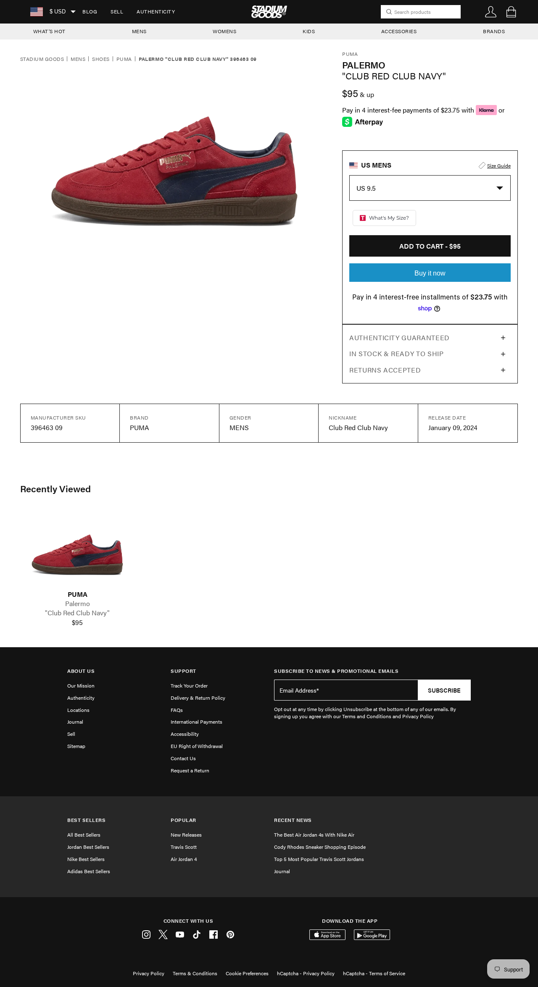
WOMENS (224, 31)
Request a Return (190, 770)
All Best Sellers (83, 834)
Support (183, 671)
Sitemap (76, 746)
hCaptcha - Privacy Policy (306, 973)
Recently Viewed (55, 488)
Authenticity (156, 11)
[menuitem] (90, 12)
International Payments (196, 721)
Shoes (100, 59)
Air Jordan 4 (184, 859)
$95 (77, 622)
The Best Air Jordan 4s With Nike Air (314, 834)
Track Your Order (189, 685)
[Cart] (511, 11)
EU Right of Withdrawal (197, 746)
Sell (117, 11)
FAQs (177, 710)
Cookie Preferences (247, 973)
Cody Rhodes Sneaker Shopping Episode (320, 846)
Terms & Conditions (195, 973)
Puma (124, 59)
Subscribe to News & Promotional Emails (336, 671)
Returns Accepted (385, 370)
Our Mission (81, 685)
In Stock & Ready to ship (396, 353)
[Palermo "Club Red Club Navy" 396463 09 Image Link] (77, 550)
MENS (139, 31)
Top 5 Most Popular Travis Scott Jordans (319, 859)
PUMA (77, 594)
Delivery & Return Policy (198, 697)
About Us (81, 671)
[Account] (491, 11)
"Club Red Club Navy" (77, 612)
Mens (78, 59)
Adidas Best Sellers (88, 871)
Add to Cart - (430, 246)
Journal (75, 721)
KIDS (309, 31)
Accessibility (185, 734)
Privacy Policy (148, 973)
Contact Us (183, 758)
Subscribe (444, 690)
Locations (78, 710)
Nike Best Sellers (86, 859)
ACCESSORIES (399, 31)
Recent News (293, 820)
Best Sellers (86, 820)
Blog (89, 11)
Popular (183, 820)
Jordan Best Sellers (88, 846)
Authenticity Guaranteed (399, 337)
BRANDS (494, 31)
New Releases (186, 834)
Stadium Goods (42, 59)
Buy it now (430, 273)
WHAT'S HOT (49, 31)
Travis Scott (184, 846)
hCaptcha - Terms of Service (374, 973)
